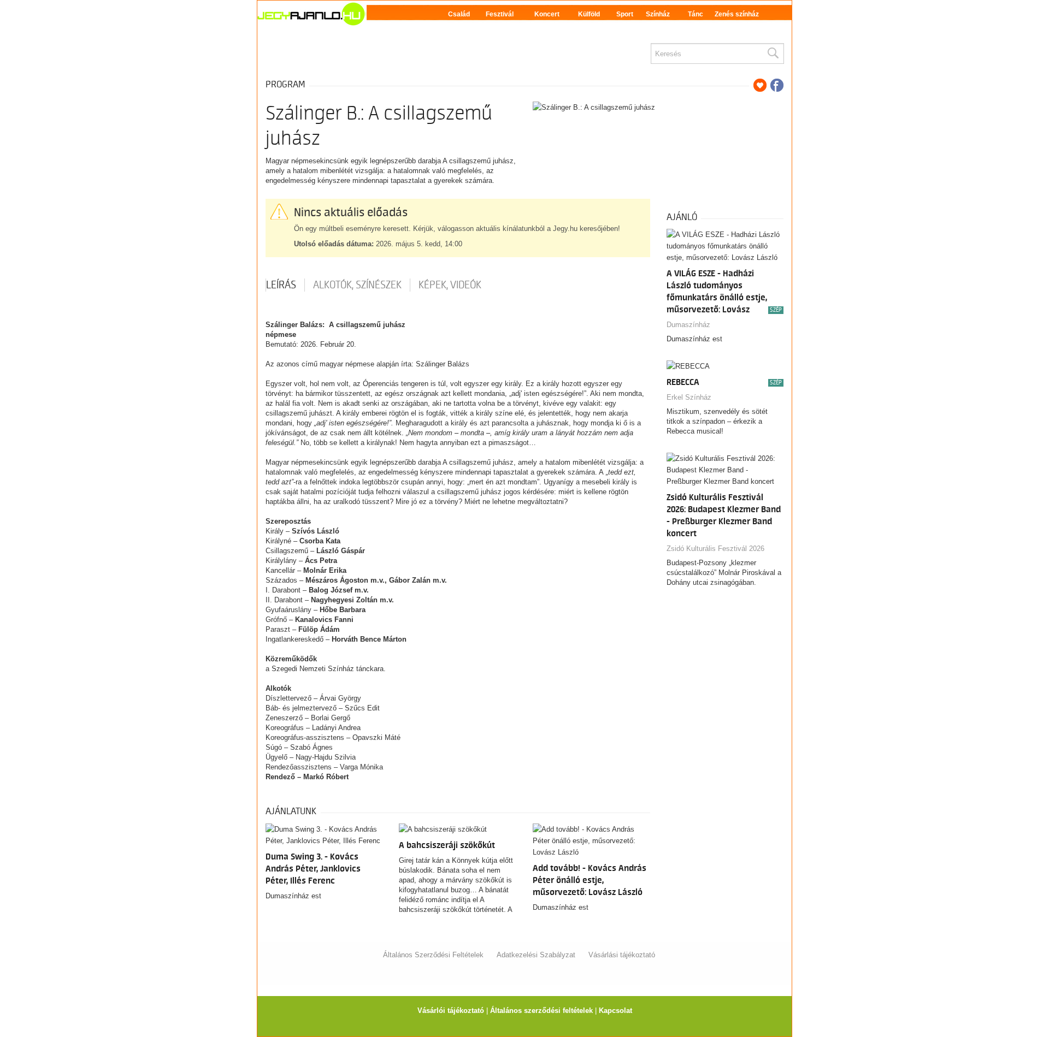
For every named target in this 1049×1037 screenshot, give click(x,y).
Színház (658, 14)
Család (459, 14)
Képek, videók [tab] (450, 285)
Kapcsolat (615, 1010)
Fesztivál (500, 14)
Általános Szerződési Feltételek (433, 955)
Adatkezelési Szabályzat (536, 955)
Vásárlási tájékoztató (621, 955)
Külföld (589, 14)
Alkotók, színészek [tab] (357, 285)
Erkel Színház (689, 397)
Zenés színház (737, 14)
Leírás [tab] (281, 285)
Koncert (546, 14)
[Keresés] (772, 53)
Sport (624, 14)
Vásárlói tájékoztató (450, 1010)
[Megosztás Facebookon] (776, 85)
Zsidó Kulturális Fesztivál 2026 (715, 548)
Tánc (695, 14)
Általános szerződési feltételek (541, 1010)
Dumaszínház (688, 325)
